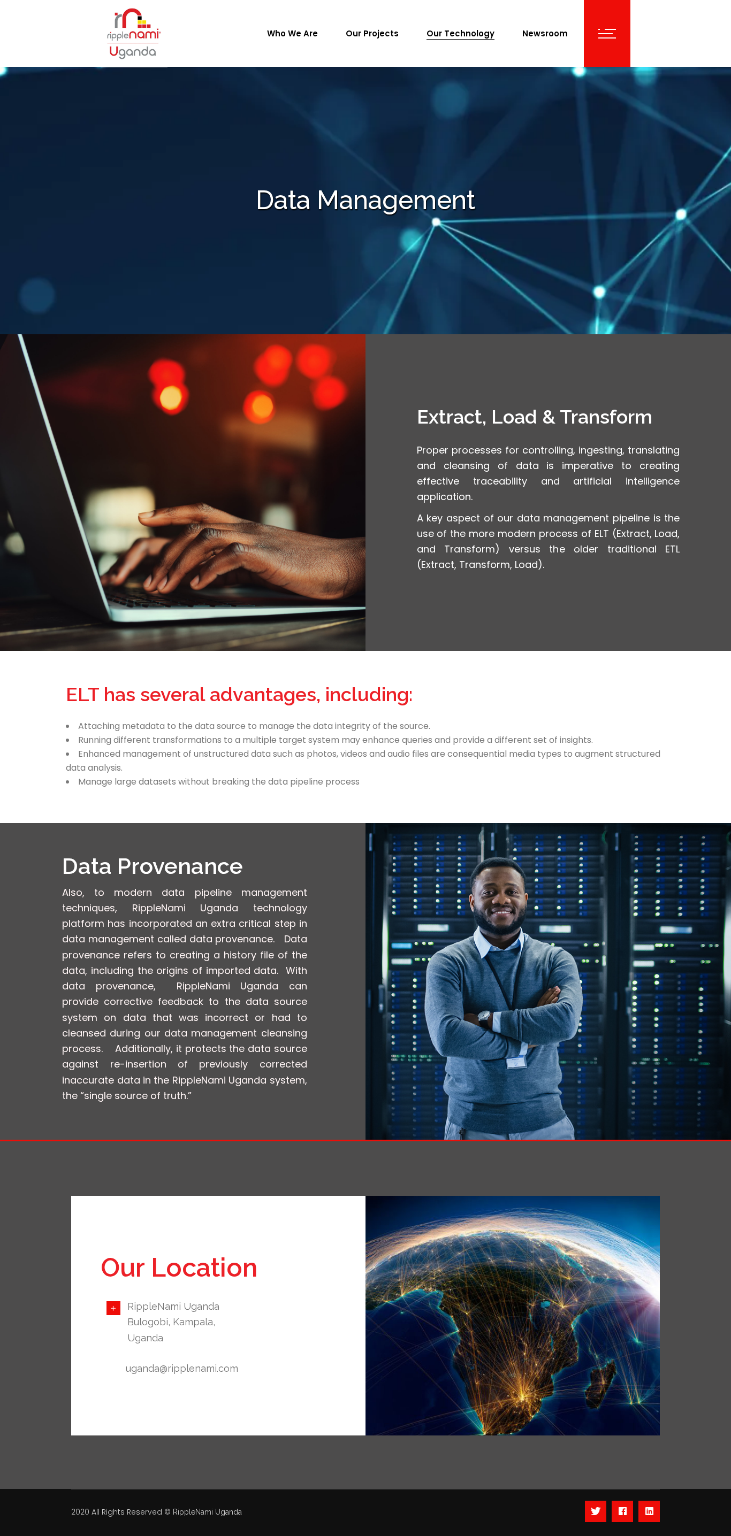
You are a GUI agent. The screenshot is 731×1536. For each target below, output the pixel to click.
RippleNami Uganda (207, 1512)
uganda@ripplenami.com (182, 1368)
